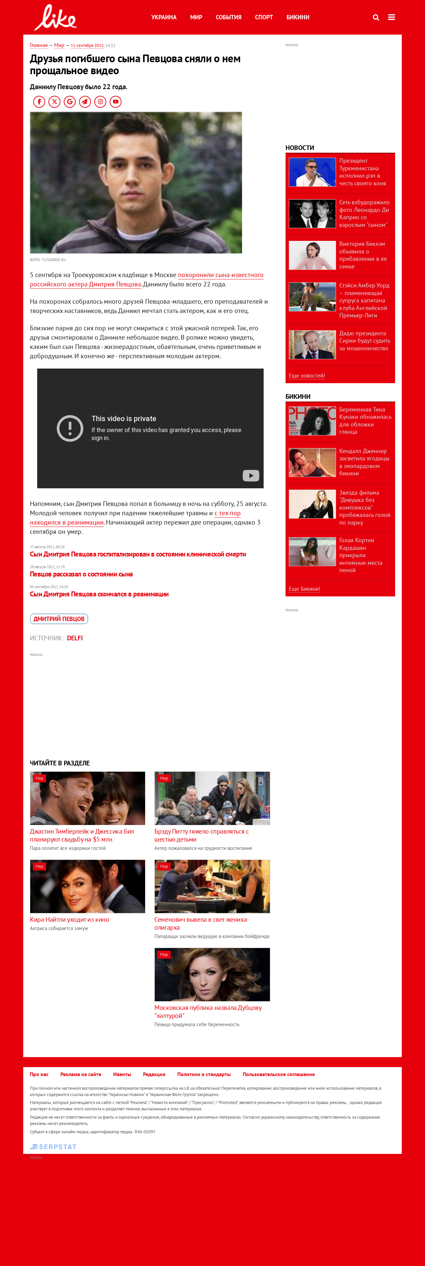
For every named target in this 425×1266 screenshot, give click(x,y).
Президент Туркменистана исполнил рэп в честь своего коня (362, 172)
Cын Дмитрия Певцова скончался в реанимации (99, 593)
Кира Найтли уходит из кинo (69, 919)
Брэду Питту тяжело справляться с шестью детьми (201, 835)
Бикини (298, 17)
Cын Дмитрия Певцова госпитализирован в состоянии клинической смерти (138, 554)
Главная (39, 45)
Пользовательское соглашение (279, 1074)
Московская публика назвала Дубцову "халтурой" (207, 1011)
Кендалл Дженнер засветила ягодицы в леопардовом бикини (364, 462)
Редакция (154, 1074)
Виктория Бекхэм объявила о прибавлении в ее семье (363, 255)
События (228, 17)
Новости (300, 147)
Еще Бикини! (304, 588)
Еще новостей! (307, 375)
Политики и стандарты (204, 1074)
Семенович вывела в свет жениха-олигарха (201, 923)
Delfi (75, 638)
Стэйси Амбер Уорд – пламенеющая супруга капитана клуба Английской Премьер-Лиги (364, 300)
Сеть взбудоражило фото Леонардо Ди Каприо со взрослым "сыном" (364, 213)
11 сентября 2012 (87, 45)
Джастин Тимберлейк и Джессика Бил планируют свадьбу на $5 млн (82, 835)
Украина (164, 17)
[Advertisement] (150, 705)
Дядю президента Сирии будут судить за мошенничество (364, 340)
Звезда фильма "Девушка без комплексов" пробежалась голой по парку (364, 507)
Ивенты (122, 1074)
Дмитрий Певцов (59, 619)
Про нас (39, 1074)
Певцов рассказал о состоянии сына (81, 573)
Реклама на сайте (80, 1074)
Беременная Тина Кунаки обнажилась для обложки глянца (365, 420)
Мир (196, 17)
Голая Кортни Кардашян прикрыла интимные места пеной (360, 555)
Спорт (264, 17)
